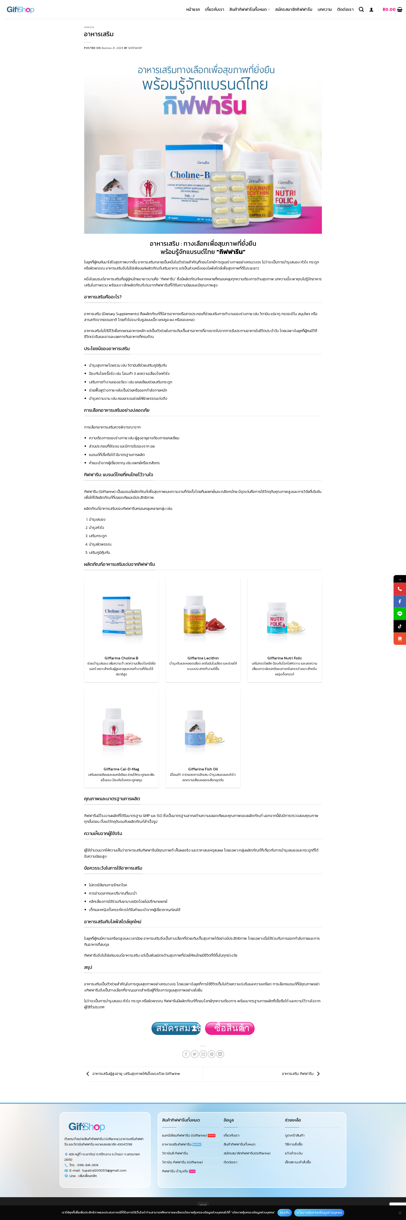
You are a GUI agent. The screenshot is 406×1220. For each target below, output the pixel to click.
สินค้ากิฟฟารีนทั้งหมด (248, 9)
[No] (399, 1214)
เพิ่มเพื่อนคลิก (87, 1175)
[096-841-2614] (400, 589)
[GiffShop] (27, 9)
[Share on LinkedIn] (220, 1054)
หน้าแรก (193, 9)
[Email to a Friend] (203, 1054)
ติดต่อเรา (345, 9)
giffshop (135, 48)
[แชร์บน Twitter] (195, 1054)
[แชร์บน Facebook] (186, 1054)
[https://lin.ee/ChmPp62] (400, 614)
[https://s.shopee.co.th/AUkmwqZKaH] (400, 639)
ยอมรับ (284, 1212)
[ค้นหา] (361, 9)
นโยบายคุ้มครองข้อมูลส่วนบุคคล (319, 1212)
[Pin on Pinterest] (211, 1054)
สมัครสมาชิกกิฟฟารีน (293, 9)
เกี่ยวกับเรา (214, 9)
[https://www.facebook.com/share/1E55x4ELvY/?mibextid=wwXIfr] (400, 601)
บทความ (325, 9)
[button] (371, 9)
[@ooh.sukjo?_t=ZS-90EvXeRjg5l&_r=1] (400, 626)
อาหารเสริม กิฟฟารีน (298, 1073)
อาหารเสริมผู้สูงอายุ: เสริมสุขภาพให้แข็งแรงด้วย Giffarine (136, 1073)
